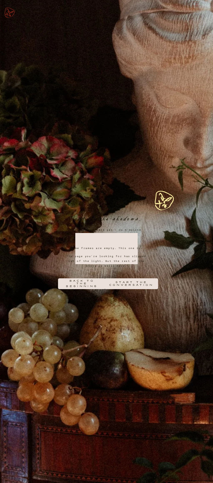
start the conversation (131, 283)
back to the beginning (82, 284)
